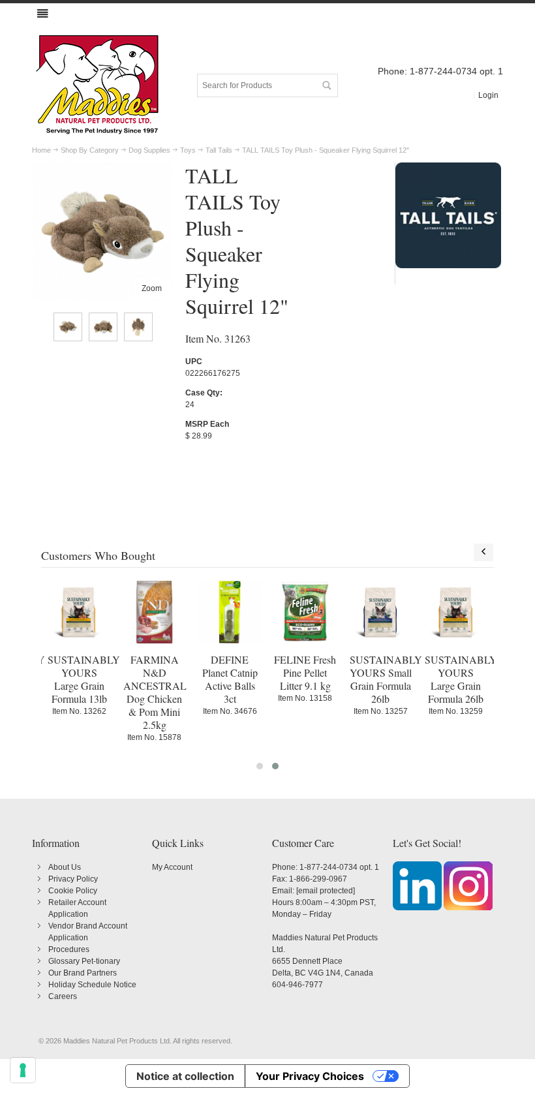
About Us (64, 867)
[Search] (326, 85)
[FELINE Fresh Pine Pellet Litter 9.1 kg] (305, 612)
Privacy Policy (73, 879)
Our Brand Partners (82, 973)
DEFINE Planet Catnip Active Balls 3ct (230, 679)
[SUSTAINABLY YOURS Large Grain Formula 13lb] (79, 612)
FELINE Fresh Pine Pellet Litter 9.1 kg (305, 672)
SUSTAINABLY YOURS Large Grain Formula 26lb (461, 679)
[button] (260, 766)
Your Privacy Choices (310, 1076)
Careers (62, 996)
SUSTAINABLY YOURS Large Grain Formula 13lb (84, 679)
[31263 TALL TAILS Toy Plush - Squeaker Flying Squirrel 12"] (67, 326)
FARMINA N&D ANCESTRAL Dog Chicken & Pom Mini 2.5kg (155, 692)
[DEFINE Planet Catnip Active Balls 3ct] (229, 612)
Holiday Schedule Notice (92, 984)
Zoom (152, 288)
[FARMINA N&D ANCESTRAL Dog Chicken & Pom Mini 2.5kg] (154, 612)
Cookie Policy (72, 890)
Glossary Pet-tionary (84, 961)
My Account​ (172, 867)
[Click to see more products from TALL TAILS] (448, 215)
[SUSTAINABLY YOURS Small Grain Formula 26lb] (381, 612)
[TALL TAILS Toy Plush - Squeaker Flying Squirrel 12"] (102, 168)
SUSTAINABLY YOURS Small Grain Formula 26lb (386, 679)
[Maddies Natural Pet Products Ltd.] (97, 85)
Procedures (68, 949)
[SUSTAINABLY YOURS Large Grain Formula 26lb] (456, 612)
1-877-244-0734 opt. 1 (339, 867)
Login (488, 95)
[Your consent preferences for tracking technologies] (22, 1070)
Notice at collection (185, 1076)
